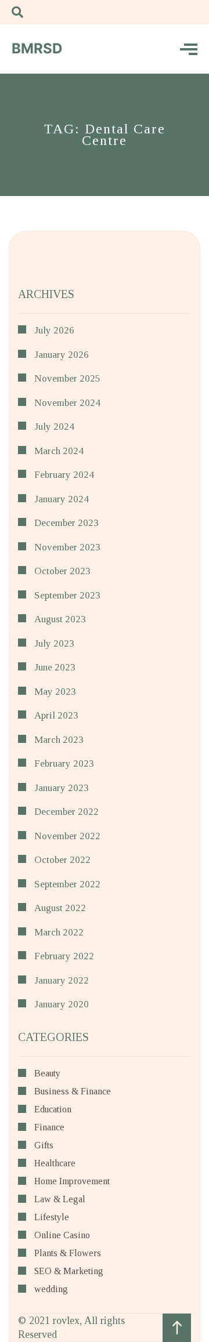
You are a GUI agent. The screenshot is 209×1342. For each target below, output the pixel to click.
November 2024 (67, 402)
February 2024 (64, 474)
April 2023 (56, 715)
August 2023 (60, 619)
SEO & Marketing (68, 1271)
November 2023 (67, 547)
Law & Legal (59, 1199)
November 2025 (67, 378)
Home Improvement (72, 1181)
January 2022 (61, 980)
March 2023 (59, 739)
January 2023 (61, 787)
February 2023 (64, 763)
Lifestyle (51, 1217)
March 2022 (59, 932)
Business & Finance (72, 1091)
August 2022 (60, 907)
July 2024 (54, 426)
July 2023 (54, 643)
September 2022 (67, 884)
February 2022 (64, 956)
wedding (51, 1289)
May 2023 (55, 691)
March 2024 (59, 450)
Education (52, 1109)
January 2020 (61, 1004)
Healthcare (54, 1163)
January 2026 (61, 354)
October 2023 (62, 570)
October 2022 (62, 859)
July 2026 (54, 330)
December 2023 (66, 522)
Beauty (47, 1073)
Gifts (43, 1145)
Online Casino (62, 1235)
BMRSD (37, 48)
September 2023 (67, 595)
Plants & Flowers (67, 1253)
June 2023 (54, 667)
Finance (49, 1127)
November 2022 (67, 836)
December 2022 (66, 811)
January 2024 (61, 499)
